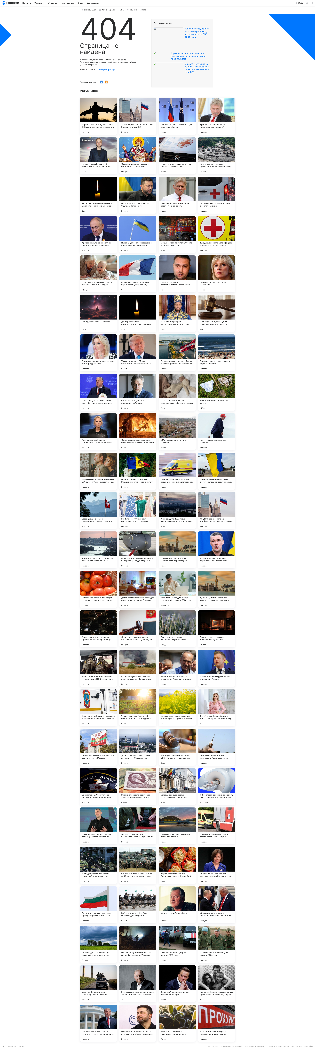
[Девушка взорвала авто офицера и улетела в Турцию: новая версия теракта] (216, 234)
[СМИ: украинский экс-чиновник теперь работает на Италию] (98, 825)
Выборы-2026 (90, 10)
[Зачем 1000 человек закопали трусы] (216, 392)
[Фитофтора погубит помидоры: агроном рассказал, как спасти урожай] (98, 589)
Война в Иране (108, 10)
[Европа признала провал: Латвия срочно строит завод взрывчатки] (177, 352)
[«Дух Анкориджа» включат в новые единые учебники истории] (216, 904)
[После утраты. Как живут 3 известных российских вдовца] (98, 155)
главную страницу (106, 69)
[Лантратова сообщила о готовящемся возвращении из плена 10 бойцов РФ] (98, 431)
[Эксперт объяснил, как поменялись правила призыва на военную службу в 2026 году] (137, 825)
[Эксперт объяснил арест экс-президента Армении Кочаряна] (177, 668)
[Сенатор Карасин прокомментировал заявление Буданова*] (177, 273)
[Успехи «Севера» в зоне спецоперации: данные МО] (98, 983)
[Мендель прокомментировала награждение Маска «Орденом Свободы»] (137, 1023)
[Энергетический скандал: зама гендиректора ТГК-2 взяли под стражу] (98, 668)
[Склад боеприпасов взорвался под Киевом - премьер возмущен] (137, 431)
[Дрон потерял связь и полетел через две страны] (177, 825)
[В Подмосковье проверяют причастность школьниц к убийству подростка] (216, 1023)
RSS (208, 1046)
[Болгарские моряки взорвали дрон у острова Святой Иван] (98, 904)
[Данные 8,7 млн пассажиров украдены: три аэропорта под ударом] (216, 589)
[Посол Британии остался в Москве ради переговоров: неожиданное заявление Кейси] (177, 549)
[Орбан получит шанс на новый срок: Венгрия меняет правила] (98, 392)
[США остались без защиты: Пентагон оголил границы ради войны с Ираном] (98, 1023)
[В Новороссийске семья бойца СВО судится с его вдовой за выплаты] (177, 747)
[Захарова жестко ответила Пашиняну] (216, 273)
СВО (122, 10)
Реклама (21, 1046)
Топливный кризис (137, 10)
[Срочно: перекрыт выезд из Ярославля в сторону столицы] (98, 628)
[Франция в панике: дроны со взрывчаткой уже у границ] (137, 273)
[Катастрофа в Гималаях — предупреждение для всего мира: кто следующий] (216, 155)
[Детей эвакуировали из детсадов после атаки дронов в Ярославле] (137, 589)
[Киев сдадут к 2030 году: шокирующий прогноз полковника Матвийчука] (177, 510)
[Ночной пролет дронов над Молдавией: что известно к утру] (137, 471)
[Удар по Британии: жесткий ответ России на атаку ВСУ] (137, 116)
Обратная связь (296, 1046)
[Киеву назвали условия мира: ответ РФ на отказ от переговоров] (177, 195)
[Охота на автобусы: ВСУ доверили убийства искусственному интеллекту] (137, 392)
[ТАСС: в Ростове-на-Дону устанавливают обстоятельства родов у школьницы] (177, 392)
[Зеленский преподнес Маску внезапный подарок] (177, 983)
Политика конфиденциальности (255, 1046)
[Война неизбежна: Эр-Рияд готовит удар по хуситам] (137, 904)
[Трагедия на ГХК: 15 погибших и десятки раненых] (216, 195)
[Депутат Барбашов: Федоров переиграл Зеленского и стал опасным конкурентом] (216, 549)
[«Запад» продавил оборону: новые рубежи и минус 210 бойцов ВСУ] (98, 865)
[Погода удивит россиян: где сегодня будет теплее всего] (98, 944)
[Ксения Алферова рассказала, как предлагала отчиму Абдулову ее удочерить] (216, 983)
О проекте (215, 1046)
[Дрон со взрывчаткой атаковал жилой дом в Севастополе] (137, 747)
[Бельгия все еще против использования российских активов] (177, 786)
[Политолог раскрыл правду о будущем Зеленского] (137, 195)
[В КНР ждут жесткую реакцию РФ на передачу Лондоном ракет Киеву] (137, 549)
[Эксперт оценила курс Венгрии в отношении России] (216, 668)
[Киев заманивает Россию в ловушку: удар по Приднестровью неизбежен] (216, 865)
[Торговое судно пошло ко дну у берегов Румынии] (216, 352)
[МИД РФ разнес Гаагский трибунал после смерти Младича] (216, 510)
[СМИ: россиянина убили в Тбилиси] (177, 431)
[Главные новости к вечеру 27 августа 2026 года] (216, 944)
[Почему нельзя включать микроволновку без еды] (216, 628)
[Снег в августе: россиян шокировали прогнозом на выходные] (177, 628)
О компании (12, 1046)
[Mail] (3, 3)
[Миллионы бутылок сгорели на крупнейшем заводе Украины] (137, 944)
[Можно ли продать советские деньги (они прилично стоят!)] (137, 786)
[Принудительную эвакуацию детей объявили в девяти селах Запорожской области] (216, 471)
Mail (3, 1046)
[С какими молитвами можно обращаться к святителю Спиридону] (137, 155)
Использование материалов (279, 1046)
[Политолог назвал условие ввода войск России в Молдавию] (98, 747)
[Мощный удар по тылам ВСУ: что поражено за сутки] (177, 234)
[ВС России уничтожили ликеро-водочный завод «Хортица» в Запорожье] (137, 668)
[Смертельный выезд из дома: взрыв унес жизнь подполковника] (177, 471)
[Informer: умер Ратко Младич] (177, 904)
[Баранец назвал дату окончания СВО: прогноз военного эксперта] (98, 116)
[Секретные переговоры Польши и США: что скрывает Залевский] (137, 865)
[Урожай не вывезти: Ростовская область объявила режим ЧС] (98, 549)
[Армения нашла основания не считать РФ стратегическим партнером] (98, 234)
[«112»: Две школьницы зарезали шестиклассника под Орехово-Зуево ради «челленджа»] (98, 195)
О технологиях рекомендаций (231, 1046)
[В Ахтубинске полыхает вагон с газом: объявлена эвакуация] (216, 825)
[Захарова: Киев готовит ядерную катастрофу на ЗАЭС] (98, 352)
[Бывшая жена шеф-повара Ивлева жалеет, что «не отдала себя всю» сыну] (137, 983)
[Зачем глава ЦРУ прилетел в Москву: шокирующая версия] (98, 786)
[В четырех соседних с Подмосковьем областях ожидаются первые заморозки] (177, 1023)
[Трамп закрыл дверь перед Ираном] (216, 431)
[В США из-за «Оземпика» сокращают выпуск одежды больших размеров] (137, 510)
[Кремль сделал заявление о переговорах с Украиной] (216, 116)
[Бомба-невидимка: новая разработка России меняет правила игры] (216, 747)
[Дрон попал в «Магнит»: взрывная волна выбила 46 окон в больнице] (98, 707)
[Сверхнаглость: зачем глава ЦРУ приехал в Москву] (177, 116)
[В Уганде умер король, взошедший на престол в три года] (177, 313)
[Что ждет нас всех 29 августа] (98, 313)
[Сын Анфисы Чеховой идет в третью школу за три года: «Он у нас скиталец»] (216, 707)
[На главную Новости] (12, 3)
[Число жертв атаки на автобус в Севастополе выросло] (177, 155)
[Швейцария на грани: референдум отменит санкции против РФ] (98, 510)
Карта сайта (308, 1046)
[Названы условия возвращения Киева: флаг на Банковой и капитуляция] (137, 234)
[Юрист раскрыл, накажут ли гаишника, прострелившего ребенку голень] (216, 313)
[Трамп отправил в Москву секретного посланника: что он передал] (137, 352)
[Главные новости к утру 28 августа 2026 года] (177, 944)
